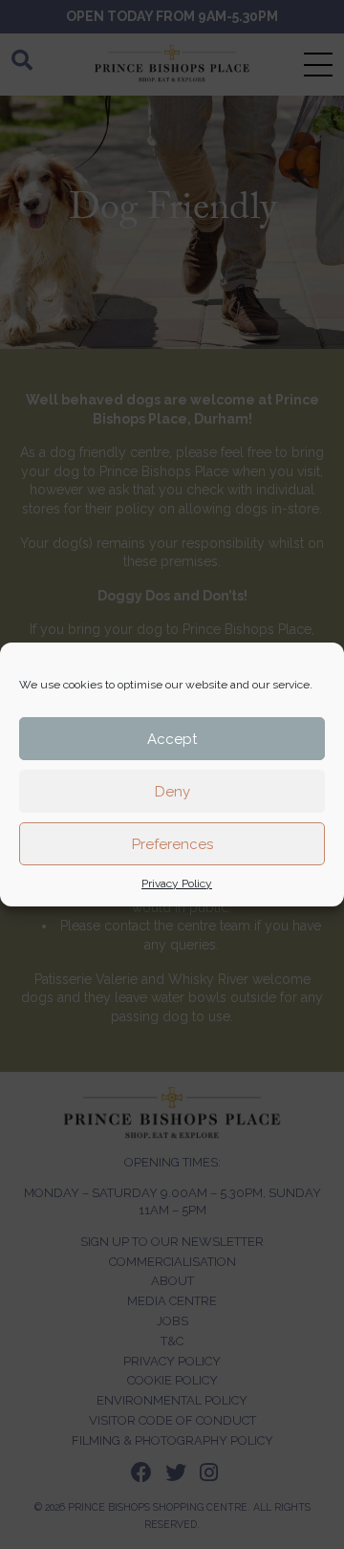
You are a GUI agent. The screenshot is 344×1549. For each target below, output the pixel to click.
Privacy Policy (176, 883)
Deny (172, 791)
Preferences (172, 844)
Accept (172, 739)
